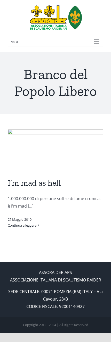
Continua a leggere (22, 225)
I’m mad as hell (34, 183)
